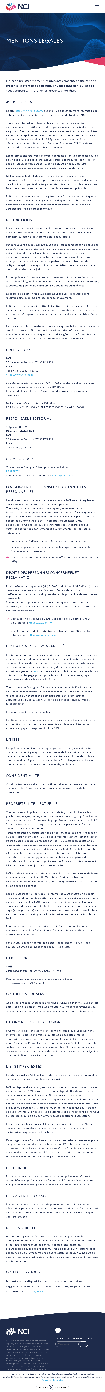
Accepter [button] (43, 1387)
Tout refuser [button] (60, 1387)
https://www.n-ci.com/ (29, 111)
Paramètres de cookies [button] (52, 1380)
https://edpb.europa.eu (43, 635)
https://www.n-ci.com (19, 375)
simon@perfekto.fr (64, 475)
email (37, 671)
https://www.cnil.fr (40, 623)
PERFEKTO (13, 471)
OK (83, 1344)
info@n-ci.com (39, 1291)
